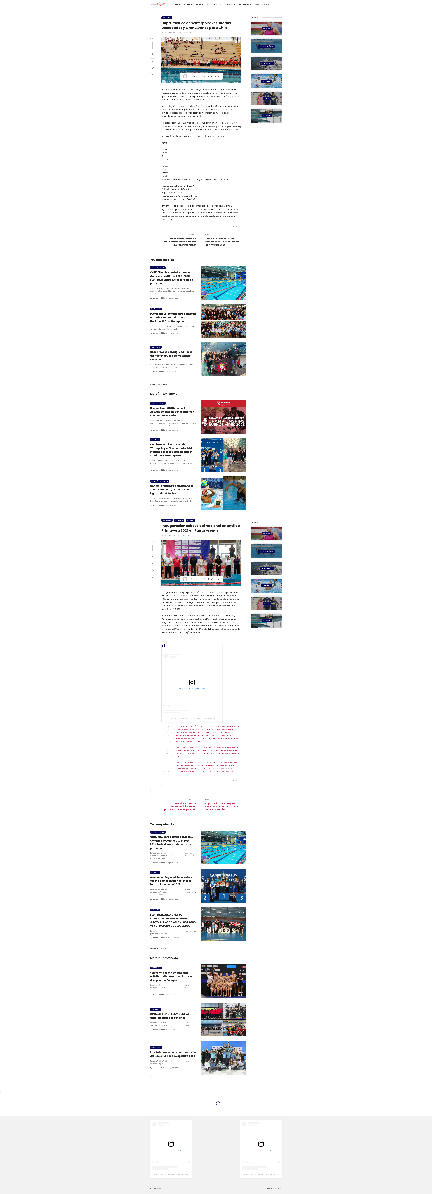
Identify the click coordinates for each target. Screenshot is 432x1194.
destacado (167, 520)
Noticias (216, 4)
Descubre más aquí (274, 1188)
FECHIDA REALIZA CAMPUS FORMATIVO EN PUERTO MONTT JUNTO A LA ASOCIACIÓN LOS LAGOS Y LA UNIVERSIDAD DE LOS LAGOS (173, 920)
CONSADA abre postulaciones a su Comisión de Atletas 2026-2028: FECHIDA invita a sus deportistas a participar (171, 278)
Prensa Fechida (158, 298)
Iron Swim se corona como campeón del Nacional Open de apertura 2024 (173, 1054)
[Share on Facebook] (152, 54)
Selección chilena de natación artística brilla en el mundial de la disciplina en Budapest (171, 976)
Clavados (155, 1009)
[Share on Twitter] (152, 61)
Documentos (201, 4)
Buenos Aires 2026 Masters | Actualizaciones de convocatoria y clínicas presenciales (172, 411)
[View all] (266, 28)
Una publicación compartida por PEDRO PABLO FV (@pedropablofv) (191, 718)
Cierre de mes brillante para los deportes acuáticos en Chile (169, 1016)
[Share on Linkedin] (152, 75)
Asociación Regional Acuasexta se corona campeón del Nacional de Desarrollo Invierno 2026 (171, 880)
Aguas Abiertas (157, 268)
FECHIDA (187, 4)
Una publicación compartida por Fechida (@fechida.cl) (261, 1174)
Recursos (229, 4)
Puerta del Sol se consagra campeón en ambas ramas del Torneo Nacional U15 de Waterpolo (173, 317)
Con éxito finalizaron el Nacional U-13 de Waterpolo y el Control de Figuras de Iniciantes (172, 489)
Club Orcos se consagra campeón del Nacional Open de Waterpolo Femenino (171, 355)
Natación (155, 440)
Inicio (177, 4)
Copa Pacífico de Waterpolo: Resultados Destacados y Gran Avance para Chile (221, 806)
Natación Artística (159, 481)
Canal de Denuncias (262, 4)
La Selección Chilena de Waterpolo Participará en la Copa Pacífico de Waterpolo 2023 (178, 806)
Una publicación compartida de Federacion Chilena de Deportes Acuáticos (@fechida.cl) (183, 1174)
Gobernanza (244, 4)
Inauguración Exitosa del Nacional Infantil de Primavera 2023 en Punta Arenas (180, 241)
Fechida (194, 76)
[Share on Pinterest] (152, 68)
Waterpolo (167, 18)
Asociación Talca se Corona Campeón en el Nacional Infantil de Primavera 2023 (222, 241)
